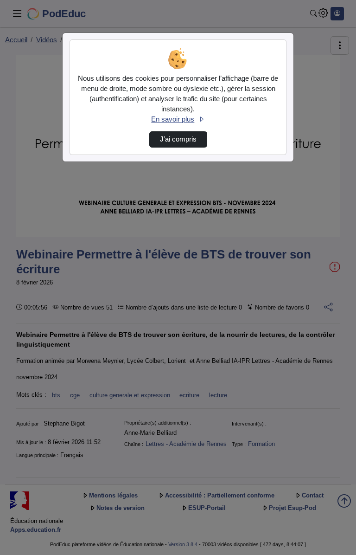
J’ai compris (178, 139)
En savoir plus (172, 119)
